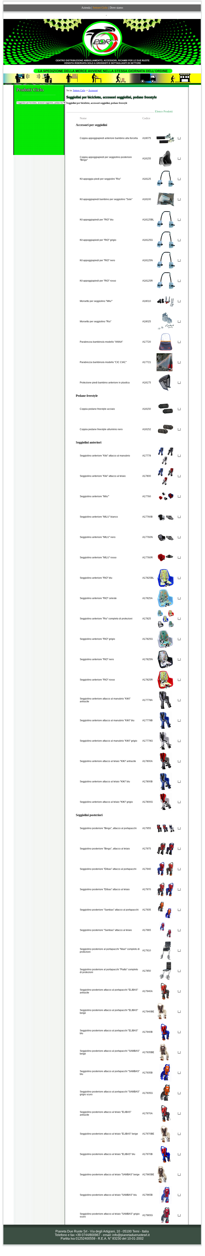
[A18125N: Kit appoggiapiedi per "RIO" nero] (166, 259)
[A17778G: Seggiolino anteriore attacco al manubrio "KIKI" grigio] (165, 740)
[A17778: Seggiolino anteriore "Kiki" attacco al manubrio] (165, 454)
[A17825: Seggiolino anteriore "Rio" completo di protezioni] (165, 617)
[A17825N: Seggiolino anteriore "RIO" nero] (165, 658)
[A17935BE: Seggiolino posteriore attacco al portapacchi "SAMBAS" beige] (164, 1051)
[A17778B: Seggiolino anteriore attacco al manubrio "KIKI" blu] (165, 719)
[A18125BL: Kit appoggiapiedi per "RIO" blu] (166, 218)
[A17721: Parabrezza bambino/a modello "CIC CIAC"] (164, 361)
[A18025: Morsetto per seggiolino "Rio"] (165, 320)
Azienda (86, 7)
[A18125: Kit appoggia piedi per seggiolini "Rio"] (165, 178)
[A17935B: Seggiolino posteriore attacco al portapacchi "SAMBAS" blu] (165, 1071)
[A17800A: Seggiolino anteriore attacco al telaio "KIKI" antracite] (165, 760)
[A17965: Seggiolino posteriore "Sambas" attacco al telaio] (165, 929)
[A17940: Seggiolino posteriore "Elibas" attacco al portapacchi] (165, 868)
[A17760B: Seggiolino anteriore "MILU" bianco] (165, 516)
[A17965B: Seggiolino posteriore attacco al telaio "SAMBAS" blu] (165, 1194)
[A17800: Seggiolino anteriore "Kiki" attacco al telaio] (165, 475)
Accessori (93, 90)
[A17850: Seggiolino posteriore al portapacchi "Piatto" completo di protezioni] (165, 970)
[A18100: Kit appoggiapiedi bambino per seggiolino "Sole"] (165, 198)
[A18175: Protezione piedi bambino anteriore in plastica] (165, 381)
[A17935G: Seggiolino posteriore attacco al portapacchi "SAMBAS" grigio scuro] (165, 1092)
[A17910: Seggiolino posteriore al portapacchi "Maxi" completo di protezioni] (165, 949)
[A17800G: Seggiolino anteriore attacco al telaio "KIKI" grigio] (165, 801)
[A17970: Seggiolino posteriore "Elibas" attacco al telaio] (165, 888)
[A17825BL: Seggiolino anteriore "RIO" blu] (165, 577)
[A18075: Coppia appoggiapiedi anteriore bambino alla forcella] (165, 137)
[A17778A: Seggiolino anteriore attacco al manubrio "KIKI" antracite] (165, 699)
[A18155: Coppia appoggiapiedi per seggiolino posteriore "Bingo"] (165, 157)
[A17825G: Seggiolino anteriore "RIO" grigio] (165, 638)
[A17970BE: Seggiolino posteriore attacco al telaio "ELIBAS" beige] (165, 1133)
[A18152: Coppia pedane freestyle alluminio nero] (165, 428)
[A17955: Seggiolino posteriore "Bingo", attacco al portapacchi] (165, 827)
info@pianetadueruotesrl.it (131, 1235)
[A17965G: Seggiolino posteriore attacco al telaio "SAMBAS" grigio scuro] (165, 1214)
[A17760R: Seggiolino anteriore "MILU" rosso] (165, 556)
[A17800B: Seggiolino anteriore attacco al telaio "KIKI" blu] (165, 780)
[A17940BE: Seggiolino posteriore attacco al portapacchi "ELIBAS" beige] (162, 1010)
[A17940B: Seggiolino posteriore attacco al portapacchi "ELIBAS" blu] (165, 1031)
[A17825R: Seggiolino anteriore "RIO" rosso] (165, 679)
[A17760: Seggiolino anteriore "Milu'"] (165, 495)
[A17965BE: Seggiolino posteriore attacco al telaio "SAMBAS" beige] (162, 1173)
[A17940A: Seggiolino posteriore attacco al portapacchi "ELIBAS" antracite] (165, 990)
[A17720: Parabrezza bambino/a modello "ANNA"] (165, 341)
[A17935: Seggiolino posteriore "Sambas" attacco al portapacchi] (165, 909)
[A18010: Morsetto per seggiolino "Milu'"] (165, 300)
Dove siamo (116, 7)
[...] (179, 138)
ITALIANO (99, 15)
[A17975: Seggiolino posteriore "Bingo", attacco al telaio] (165, 847)
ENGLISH (112, 15)
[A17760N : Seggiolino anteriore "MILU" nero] (165, 536)
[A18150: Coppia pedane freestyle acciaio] (165, 408)
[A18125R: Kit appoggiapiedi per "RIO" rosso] (166, 280)
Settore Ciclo (79, 90)
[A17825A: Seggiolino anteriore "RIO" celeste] (165, 597)
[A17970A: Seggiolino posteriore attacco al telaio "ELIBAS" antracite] (165, 1112)
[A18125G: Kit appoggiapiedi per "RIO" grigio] (166, 239)
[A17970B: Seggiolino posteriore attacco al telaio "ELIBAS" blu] (165, 1153)
